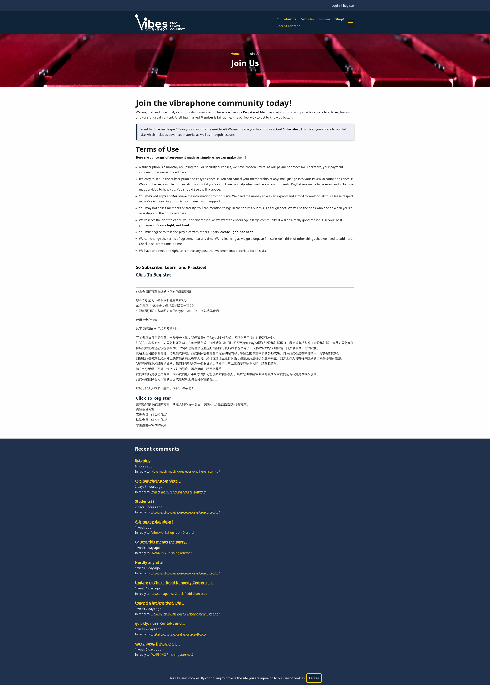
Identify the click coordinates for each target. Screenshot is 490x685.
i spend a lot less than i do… (159, 603)
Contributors (286, 19)
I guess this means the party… (162, 541)
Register (349, 5)
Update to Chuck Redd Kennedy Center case (174, 582)
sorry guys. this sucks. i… (157, 643)
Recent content (288, 26)
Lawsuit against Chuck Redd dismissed (179, 594)
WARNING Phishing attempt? (172, 553)
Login (336, 5)
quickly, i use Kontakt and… (160, 623)
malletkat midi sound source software (179, 492)
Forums (324, 19)
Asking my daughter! (154, 521)
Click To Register (153, 274)
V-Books (307, 19)
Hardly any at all (150, 562)
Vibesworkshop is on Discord (172, 532)
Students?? (144, 501)
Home (235, 54)
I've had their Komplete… (158, 481)
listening (143, 460)
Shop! (339, 19)
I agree (314, 678)
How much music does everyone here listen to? (185, 471)
